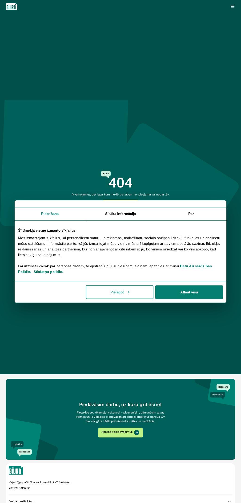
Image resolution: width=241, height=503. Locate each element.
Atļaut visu (189, 292)
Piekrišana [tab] (50, 214)
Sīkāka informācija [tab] (120, 214)
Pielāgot (117, 292)
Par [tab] (191, 214)
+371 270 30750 (19, 488)
